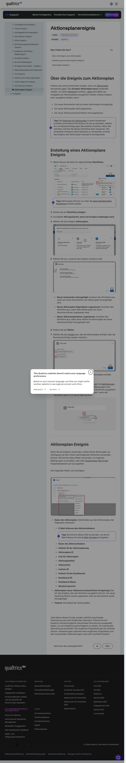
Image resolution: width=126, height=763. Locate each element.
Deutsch (53, 389)
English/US (38, 389)
